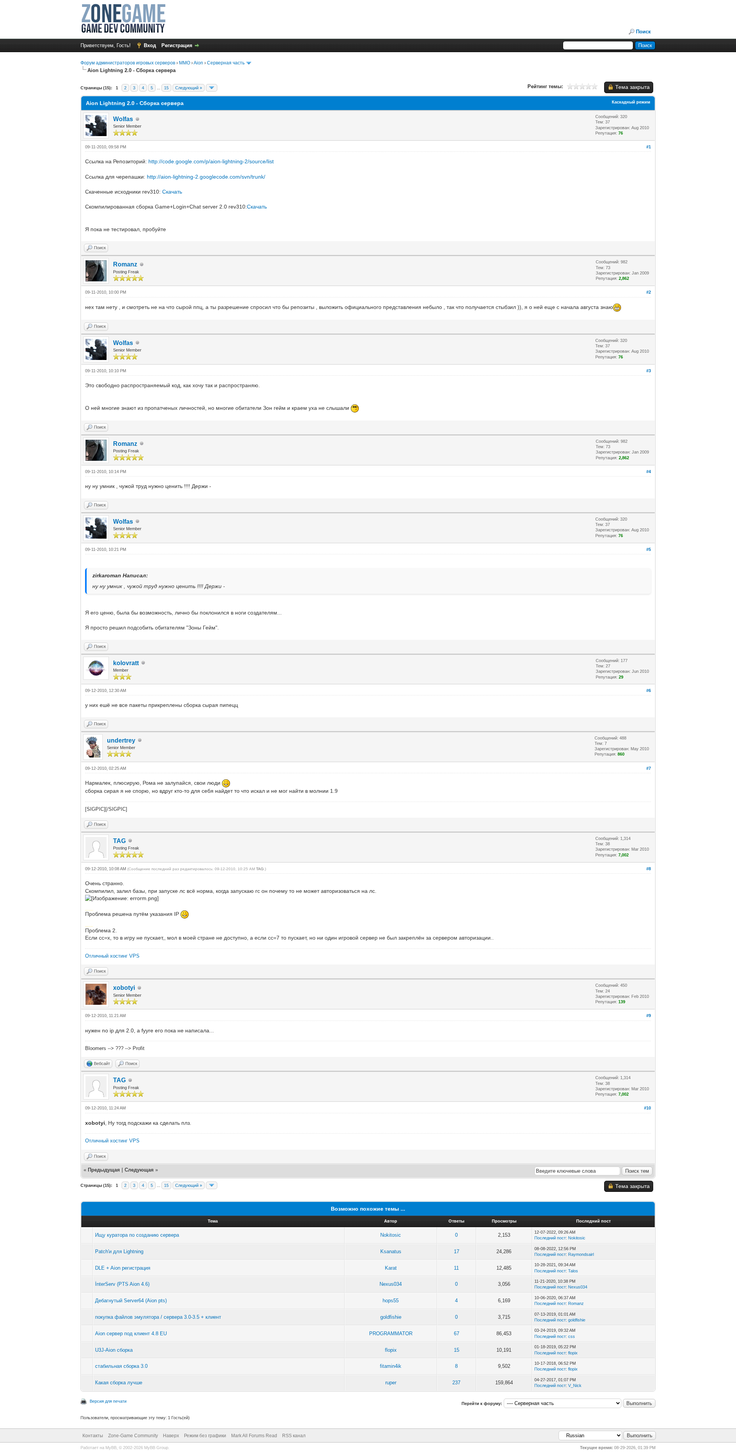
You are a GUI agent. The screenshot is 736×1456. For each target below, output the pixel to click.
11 (456, 1268)
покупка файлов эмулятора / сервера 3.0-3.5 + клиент (158, 1317)
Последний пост (550, 1238)
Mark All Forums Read (254, 1435)
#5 (648, 549)
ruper (390, 1382)
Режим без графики (205, 1435)
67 (456, 1333)
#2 (648, 292)
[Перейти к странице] (211, 88)
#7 (648, 768)
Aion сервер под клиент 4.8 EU (131, 1333)
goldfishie (390, 1317)
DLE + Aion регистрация (122, 1268)
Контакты (92, 1435)
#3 (648, 370)
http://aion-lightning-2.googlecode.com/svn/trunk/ (206, 177)
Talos (573, 1271)
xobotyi (124, 987)
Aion (198, 63)
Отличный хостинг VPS (112, 956)
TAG (119, 841)
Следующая (140, 1170)
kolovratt (126, 663)
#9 (648, 1015)
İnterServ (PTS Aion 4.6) (122, 1284)
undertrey (121, 740)
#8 (648, 868)
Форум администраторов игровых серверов (127, 63)
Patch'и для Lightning (119, 1251)
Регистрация (176, 45)
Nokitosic (390, 1235)
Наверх (171, 1435)
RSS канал (294, 1435)
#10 (647, 1108)
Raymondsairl (581, 1254)
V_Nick (575, 1385)
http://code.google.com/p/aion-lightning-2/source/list (211, 161)
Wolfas (123, 119)
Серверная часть (226, 63)
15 (166, 87)
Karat (391, 1268)
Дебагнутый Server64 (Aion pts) (131, 1300)
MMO (184, 63)
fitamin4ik (390, 1366)
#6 (648, 690)
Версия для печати (108, 1401)
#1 (648, 147)
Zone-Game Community (133, 1435)
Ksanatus (390, 1251)
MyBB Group (156, 1447)
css (571, 1336)
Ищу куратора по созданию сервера (137, 1235)
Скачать (172, 192)
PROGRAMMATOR (390, 1333)
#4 (648, 471)
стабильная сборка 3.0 (121, 1366)
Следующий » (188, 87)
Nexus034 (391, 1284)
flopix (391, 1350)
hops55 (391, 1300)
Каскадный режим (631, 102)
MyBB (111, 1447)
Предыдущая (104, 1170)
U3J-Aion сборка (114, 1350)
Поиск (643, 32)
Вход (150, 45)
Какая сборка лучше (118, 1382)
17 (456, 1251)
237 (456, 1382)
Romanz (125, 264)
